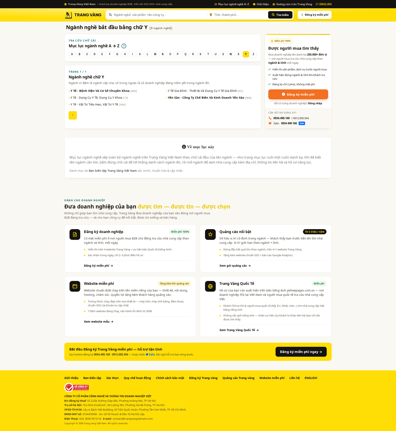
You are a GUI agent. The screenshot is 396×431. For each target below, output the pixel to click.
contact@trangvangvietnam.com (133, 418)
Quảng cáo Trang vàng (239, 378)
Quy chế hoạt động (137, 378)
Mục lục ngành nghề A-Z (233, 4)
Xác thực (112, 378)
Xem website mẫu (98, 321)
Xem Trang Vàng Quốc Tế (239, 330)
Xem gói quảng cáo (235, 266)
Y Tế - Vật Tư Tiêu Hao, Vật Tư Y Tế (98, 104)
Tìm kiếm (282, 15)
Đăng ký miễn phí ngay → (301, 351)
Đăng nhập (315, 103)
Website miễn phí (271, 378)
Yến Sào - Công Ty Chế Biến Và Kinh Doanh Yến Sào (209, 97)
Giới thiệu (263, 4)
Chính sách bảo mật (170, 378)
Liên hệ (294, 378)
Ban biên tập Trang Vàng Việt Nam (113, 171)
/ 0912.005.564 (291, 118)
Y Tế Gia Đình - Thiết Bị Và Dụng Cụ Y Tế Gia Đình (205, 91)
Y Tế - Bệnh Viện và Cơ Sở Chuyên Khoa (104, 91)
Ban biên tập (92, 378)
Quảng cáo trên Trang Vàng (294, 4)
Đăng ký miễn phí (316, 14)
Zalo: (288, 123)
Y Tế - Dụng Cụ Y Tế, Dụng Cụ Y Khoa (99, 97)
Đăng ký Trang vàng (203, 378)
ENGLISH (325, 4)
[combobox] (160, 15)
